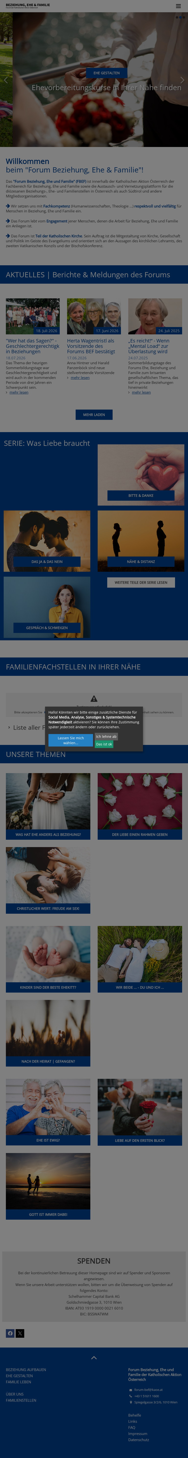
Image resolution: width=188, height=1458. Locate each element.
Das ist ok (104, 744)
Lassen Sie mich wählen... (71, 740)
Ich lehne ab (106, 736)
